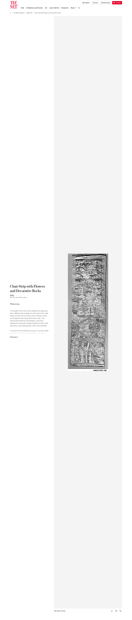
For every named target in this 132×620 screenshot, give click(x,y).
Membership (105, 3)
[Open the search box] (79, 8)
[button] (88, 312)
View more (13, 337)
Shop (72, 8)
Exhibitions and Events (34, 8)
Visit (22, 8)
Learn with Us (54, 8)
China (12, 295)
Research (64, 8)
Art (46, 8)
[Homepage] (13, 5)
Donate (95, 3)
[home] (11, 13)
